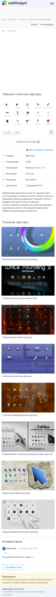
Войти (34, 24)
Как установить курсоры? (41, 150)
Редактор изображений (38, 19)
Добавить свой (14, 567)
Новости (12, 19)
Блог (4, 19)
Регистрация (47, 24)
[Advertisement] (28, 62)
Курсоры (30, 173)
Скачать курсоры (26, 142)
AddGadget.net (9, 589)
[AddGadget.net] (3, 31)
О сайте (22, 19)
